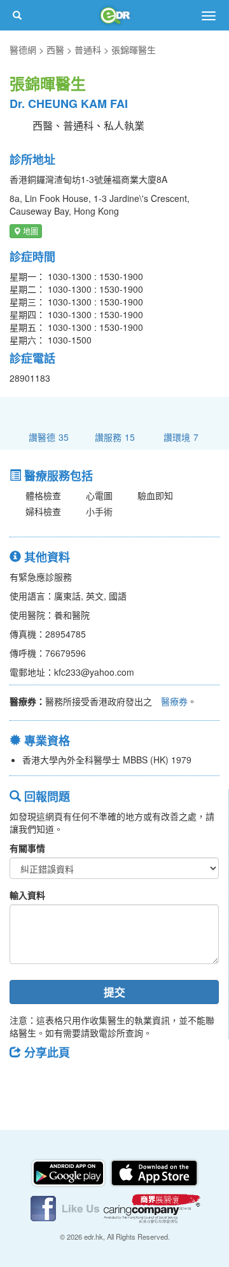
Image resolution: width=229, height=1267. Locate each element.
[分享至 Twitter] (58, 1081)
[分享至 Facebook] (25, 1081)
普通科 (87, 49)
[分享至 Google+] (91, 1081)
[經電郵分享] (124, 1081)
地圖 (29, 230)
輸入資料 (27, 894)
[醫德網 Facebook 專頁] (66, 1207)
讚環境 (180, 437)
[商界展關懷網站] (152, 1207)
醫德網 (23, 49)
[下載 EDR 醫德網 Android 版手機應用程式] (69, 1171)
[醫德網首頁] (114, 15)
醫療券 (174, 701)
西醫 (55, 49)
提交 (114, 992)
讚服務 (115, 437)
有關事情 (27, 847)
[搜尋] (17, 15)
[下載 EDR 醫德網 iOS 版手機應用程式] (154, 1171)
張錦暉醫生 (133, 49)
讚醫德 (49, 437)
